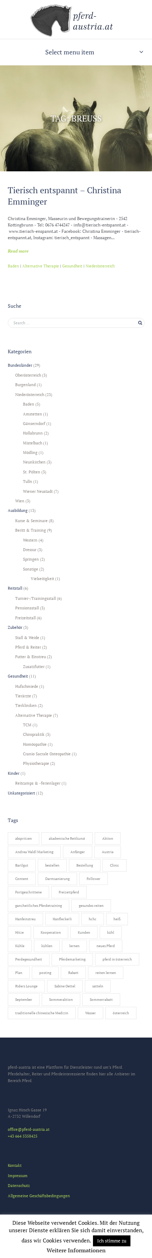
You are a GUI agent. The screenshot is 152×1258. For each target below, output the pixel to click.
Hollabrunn (33, 433)
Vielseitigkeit (42, 578)
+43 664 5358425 (22, 1136)
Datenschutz (19, 1185)
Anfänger (77, 852)
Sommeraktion (61, 999)
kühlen (46, 946)
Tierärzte (23, 695)
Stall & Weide (27, 637)
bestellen (52, 865)
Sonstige (30, 569)
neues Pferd (106, 946)
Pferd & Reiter (28, 647)
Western (30, 540)
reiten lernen (105, 972)
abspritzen (23, 838)
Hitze (19, 932)
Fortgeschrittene (28, 892)
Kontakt (15, 1165)
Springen (31, 559)
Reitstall (15, 588)
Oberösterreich (28, 375)
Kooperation (51, 932)
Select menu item (69, 52)
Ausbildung (18, 510)
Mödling (30, 452)
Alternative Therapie (40, 266)
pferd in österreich (117, 959)
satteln (97, 986)
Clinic (114, 865)
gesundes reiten (91, 905)
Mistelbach (32, 442)
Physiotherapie (36, 763)
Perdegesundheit (28, 959)
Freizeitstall (25, 617)
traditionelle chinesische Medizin (41, 1013)
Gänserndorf (34, 423)
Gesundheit (72, 266)
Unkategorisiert (21, 793)
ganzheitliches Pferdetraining (38, 905)
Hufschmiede (26, 686)
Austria (107, 852)
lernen (74, 946)
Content (21, 878)
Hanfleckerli (62, 919)
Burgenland (25, 384)
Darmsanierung (57, 878)
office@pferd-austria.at (28, 1129)
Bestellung (84, 865)
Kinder (13, 773)
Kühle (19, 946)
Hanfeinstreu (25, 919)
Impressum (18, 1175)
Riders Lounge (26, 986)
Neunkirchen (34, 462)
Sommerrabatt (101, 999)
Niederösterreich (100, 266)
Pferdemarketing (72, 959)
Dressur (29, 549)
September (23, 999)
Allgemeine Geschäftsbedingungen (39, 1195)
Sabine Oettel (64, 986)
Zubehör (15, 627)
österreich (121, 1013)
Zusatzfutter (34, 666)
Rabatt (73, 972)
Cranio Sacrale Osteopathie (47, 753)
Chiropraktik (34, 734)
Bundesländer (20, 365)
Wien (19, 500)
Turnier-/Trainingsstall (35, 598)
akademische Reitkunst (67, 838)
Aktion (107, 838)
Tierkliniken (26, 705)
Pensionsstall (27, 607)
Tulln (27, 481)
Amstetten (32, 414)
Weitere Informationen (76, 1250)
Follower (93, 878)
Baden (13, 266)
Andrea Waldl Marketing (34, 852)
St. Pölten (31, 471)
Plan (18, 972)
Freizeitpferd (69, 892)
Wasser (90, 1013)
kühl (110, 932)
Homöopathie (35, 744)
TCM (27, 724)
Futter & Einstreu (30, 656)
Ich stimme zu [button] (111, 1241)
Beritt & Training (30, 530)
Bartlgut (21, 865)
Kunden (84, 932)
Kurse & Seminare (31, 520)
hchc (93, 919)
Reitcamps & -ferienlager (37, 783)
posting (45, 972)
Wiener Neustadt (38, 491)
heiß (117, 919)
